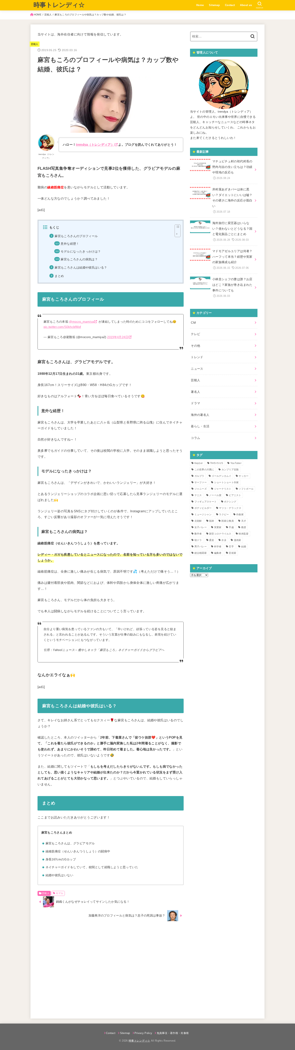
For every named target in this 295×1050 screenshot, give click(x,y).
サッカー (243, 476)
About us (246, 5)
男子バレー (200, 546)
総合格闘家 (200, 553)
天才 (243, 520)
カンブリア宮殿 (230, 469)
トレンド (197, 357)
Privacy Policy (143, 1033)
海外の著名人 (200, 414)
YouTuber (235, 463)
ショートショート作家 (226, 482)
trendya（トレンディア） (95, 144)
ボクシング (230, 501)
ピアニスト (235, 495)
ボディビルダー (203, 508)
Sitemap (214, 5)
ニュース (197, 368)
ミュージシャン (203, 514)
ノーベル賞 (215, 495)
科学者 (218, 546)
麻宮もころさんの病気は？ (79, 259)
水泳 (223, 540)
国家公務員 (227, 520)
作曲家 (240, 514)
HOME (37, 14)
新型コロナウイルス (220, 533)
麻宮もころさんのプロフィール (76, 236)
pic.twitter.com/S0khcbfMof (62, 326)
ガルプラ (199, 476)
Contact (230, 5)
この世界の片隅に (204, 469)
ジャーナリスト (222, 488)
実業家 (218, 527)
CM (193, 322)
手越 (231, 527)
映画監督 (243, 533)
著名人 (195, 391)
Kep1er (198, 463)
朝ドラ (198, 540)
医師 (211, 520)
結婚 (243, 546)
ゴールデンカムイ (221, 476)
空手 (231, 546)
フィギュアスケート (205, 501)
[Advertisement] (111, 968)
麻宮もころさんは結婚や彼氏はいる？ (81, 267)
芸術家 (232, 553)
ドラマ (195, 403)
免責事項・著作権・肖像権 (173, 1033)
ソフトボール (246, 488)
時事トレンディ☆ (59, 4)
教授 (243, 527)
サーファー (200, 482)
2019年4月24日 (117, 337)
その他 (195, 345)
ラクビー (224, 514)
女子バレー (200, 527)
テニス (198, 495)
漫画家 (237, 540)
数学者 (198, 533)
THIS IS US (216, 463)
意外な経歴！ (70, 243)
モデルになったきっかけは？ (81, 251)
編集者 (218, 553)
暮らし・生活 (200, 426)
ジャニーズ (200, 488)
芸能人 (48, 14)
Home (200, 5)
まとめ (59, 276)
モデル (59, 893)
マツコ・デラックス (230, 508)
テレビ (195, 334)
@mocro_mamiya (81, 321)
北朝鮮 (198, 520)
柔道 (211, 540)
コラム (195, 438)
